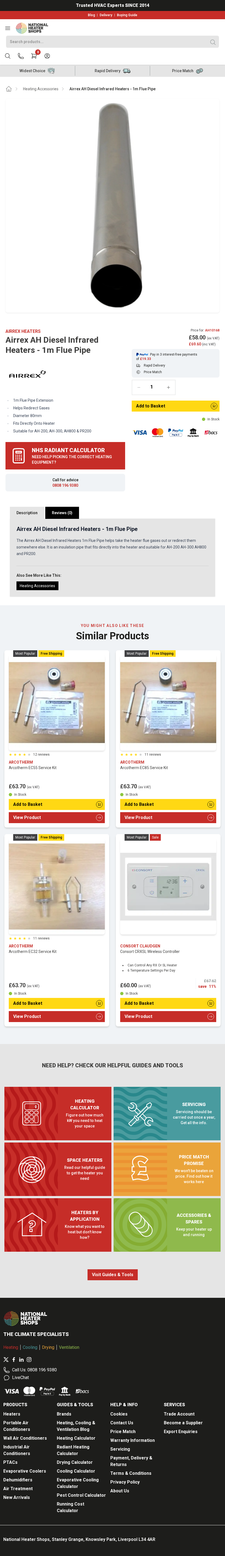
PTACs (10, 1462)
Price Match (123, 1431)
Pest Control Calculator (81, 1495)
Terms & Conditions (130, 1473)
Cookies (119, 1414)
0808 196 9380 (65, 485)
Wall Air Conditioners (25, 1438)
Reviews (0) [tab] (62, 513)
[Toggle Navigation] (7, 28)
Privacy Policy (125, 1482)
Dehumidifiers (17, 1479)
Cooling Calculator (76, 1471)
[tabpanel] (112, 557)
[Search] (213, 42)
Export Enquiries (181, 1431)
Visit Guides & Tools (112, 1274)
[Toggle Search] (7, 55)
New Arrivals (16, 1497)
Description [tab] (27, 513)
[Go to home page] (8, 89)
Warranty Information (132, 1440)
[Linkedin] (21, 1359)
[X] (6, 1359)
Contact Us (121, 1422)
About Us (119, 1490)
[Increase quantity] (168, 387)
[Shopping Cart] (34, 55)
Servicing (120, 1449)
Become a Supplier (183, 1422)
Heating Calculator (76, 1438)
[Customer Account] (47, 55)
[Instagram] (29, 1359)
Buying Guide (127, 15)
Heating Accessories (40, 89)
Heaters (11, 1414)
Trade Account (179, 1414)
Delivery (106, 15)
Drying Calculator (75, 1462)
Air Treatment (18, 1488)
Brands (64, 1414)
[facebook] (13, 1359)
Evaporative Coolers (24, 1471)
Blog (91, 15)
